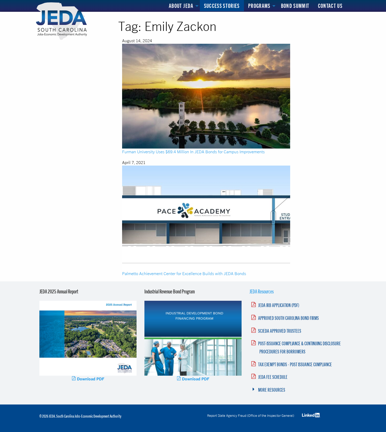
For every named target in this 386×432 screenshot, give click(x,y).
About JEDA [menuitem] (181, 5)
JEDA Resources (261, 291)
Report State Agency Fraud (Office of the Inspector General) (250, 415)
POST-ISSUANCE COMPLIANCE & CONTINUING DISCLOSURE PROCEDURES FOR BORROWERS (299, 347)
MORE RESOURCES (271, 390)
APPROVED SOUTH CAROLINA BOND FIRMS (288, 318)
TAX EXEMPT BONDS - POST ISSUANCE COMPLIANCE (295, 364)
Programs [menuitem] (259, 5)
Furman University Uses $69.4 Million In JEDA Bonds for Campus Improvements (193, 151)
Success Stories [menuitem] (222, 5)
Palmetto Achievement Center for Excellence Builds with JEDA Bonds (184, 273)
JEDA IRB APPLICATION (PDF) (278, 305)
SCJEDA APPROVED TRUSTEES (279, 331)
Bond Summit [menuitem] (295, 5)
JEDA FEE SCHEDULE (273, 377)
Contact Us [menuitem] (330, 5)
